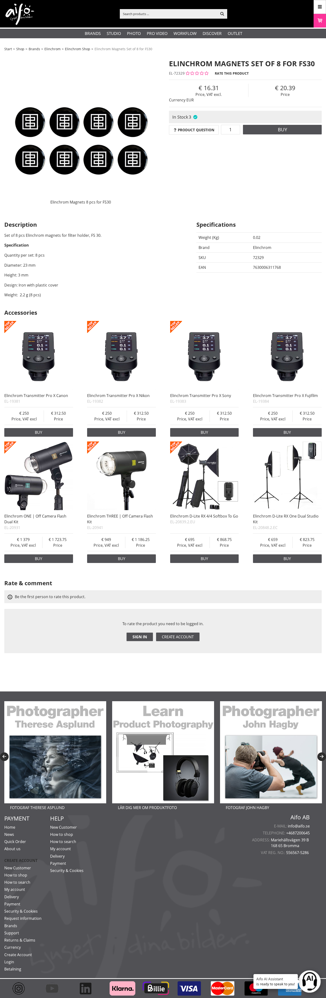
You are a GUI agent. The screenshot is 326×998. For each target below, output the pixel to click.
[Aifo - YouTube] (54, 988)
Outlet (235, 33)
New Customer (17, 868)
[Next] (321, 756)
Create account (178, 637)
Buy (282, 129)
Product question (196, 129)
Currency (12, 947)
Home (9, 827)
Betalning (12, 969)
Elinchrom (52, 49)
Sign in (139, 637)
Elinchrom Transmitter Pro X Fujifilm (285, 395)
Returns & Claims (19, 940)
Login (9, 962)
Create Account (18, 954)
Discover (212, 33)
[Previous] (4, 756)
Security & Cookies (21, 911)
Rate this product (232, 73)
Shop (20, 49)
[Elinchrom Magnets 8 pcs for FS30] (80, 130)
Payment (12, 904)
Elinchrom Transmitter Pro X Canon (36, 395)
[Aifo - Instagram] (21, 988)
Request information (23, 918)
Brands (93, 33)
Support (11, 933)
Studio (114, 33)
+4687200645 (298, 833)
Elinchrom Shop (77, 49)
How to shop (15, 875)
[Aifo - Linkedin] (88, 988)
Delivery (11, 896)
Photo (134, 33)
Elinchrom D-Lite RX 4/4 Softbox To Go (204, 516)
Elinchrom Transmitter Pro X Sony (200, 395)
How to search (17, 882)
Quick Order (15, 841)
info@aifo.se (299, 826)
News (9, 834)
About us (12, 848)
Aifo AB (300, 817)
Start (8, 49)
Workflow (185, 33)
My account (14, 889)
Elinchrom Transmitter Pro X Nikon (118, 395)
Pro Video (157, 33)
